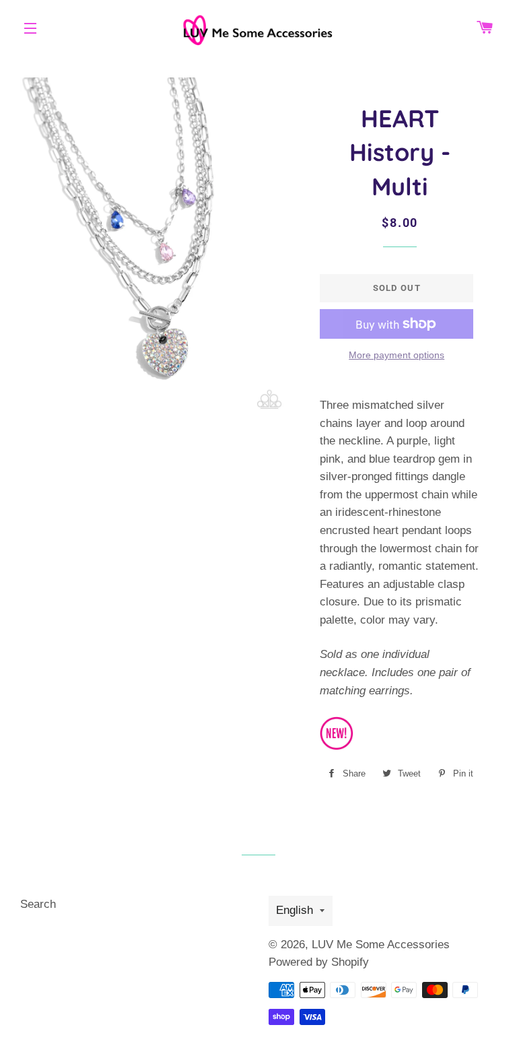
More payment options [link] (396, 355)
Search (38, 904)
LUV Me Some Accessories (381, 944)
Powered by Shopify (319, 962)
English (294, 910)
